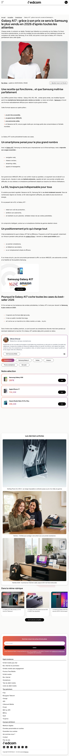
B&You (5, 713)
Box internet (6, 677)
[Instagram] (19, 747)
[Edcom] (34, 2)
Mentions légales (8, 725)
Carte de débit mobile (9, 686)
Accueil (3, 17)
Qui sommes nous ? (9, 734)
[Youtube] (15, 747)
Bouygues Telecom (9, 695)
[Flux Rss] (26, 747)
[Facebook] (11, 747)
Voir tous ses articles (11, 354)
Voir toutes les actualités (34, 620)
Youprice (5, 719)
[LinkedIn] (64, 353)
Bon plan (24, 365)
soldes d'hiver (30, 236)
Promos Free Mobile (9, 671)
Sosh (4, 716)
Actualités (10, 17)
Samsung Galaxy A (24, 360)
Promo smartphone (9, 365)
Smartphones (8, 360)
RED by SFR (6, 710)
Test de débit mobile (9, 683)
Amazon (48, 360)
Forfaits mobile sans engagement (13, 668)
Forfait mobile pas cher (10, 663)
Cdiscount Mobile (8, 704)
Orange (5, 698)
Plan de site (6, 740)
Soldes (37, 360)
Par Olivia (4, 83)
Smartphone (18, 17)
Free (4, 693)
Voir (62, 380)
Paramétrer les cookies (10, 731)
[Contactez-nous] (66, 2)
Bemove (26, 752)
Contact (5, 737)
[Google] (4, 747)
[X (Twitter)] (22, 747)
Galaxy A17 (9, 147)
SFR (4, 701)
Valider (34, 647)
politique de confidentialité (58, 651)
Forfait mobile (7, 674)
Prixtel (5, 707)
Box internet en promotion (11, 665)
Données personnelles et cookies (13, 728)
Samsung (57, 100)
